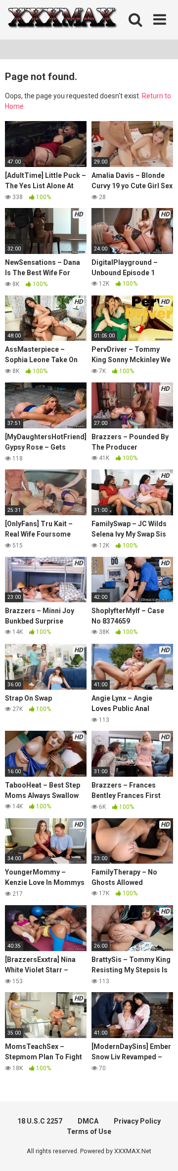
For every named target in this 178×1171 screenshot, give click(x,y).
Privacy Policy (137, 1121)
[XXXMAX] (62, 20)
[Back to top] (159, 1151)
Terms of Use (89, 1131)
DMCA (88, 1121)
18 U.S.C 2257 (39, 1121)
